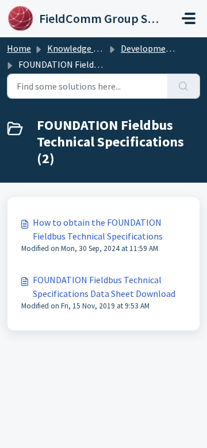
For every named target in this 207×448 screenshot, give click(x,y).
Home (19, 48)
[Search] (183, 86)
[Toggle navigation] (188, 18)
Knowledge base (79, 48)
